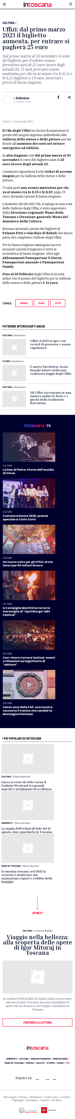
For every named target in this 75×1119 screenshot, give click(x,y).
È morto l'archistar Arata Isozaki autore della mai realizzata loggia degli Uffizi (50, 370)
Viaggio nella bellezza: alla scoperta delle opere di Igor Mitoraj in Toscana (37, 944)
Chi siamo (32, 1100)
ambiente (12, 1058)
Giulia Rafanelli (21, 776)
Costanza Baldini (43, 930)
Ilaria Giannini (31, 865)
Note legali (10, 1097)
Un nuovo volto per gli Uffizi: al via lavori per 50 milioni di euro (28, 563)
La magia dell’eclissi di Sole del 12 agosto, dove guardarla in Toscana (26, 830)
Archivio (56, 1100)
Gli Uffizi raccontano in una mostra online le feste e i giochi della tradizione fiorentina (50, 398)
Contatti (44, 1100)
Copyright (18, 1100)
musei (41, 303)
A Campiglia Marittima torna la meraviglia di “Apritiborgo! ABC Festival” (26, 611)
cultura (24, 1058)
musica (30, 1062)
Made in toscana (15, 1062)
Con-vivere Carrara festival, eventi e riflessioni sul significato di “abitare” (29, 661)
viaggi (61, 1062)
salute (41, 1062)
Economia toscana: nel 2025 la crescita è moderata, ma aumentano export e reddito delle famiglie (26, 876)
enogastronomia (41, 1058)
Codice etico (52, 1097)
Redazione (22, 98)
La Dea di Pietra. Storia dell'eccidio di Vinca (28, 471)
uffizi (58, 303)
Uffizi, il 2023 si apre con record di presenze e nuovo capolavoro (50, 344)
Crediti (65, 1097)
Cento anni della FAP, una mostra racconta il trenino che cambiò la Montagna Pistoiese (27, 710)
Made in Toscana (11, 865)
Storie (6, 361)
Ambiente (6, 822)
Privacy (23, 1097)
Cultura (8, 23)
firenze (24, 303)
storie (51, 1062)
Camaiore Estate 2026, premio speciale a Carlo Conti (25, 517)
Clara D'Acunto (22, 822)
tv (68, 1062)
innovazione (61, 1058)
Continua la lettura (37, 1022)
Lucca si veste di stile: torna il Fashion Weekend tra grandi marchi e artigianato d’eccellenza (26, 785)
